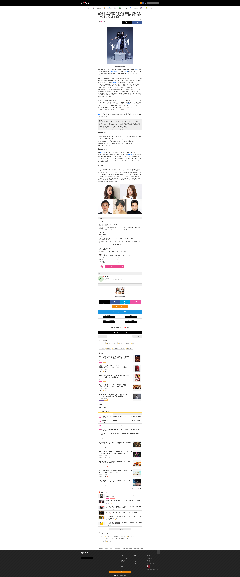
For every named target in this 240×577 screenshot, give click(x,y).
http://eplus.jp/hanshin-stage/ (113, 254)
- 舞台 (122, 557)
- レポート (135, 560)
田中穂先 (124, 346)
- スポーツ (122, 564)
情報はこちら (113, 266)
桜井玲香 (126, 71)
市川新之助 (116, 536)
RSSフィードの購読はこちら (121, 306)
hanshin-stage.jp (108, 232)
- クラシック (123, 560)
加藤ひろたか (117, 346)
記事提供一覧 (149, 557)
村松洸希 (122, 348)
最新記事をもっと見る (136, 488)
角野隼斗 (102, 541)
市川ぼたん (123, 536)
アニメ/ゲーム (110, 541)
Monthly (134, 414)
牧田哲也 (121, 343)
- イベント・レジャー (124, 558)
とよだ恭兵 (116, 348)
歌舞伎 (102, 536)
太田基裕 (127, 343)
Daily (105, 414)
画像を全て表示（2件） (120, 66)
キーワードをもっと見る (136, 544)
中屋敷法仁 (129, 104)
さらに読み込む (120, 529)
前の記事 (103, 336)
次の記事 (137, 336)
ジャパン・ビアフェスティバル (107, 538)
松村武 (115, 343)
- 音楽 (122, 555)
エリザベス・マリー (133, 346)
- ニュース (135, 557)
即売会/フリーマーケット (132, 538)
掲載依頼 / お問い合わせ (151, 558)
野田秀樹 (137, 69)
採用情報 (148, 560)
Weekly (120, 414)
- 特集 (135, 563)
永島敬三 (110, 346)
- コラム (135, 561)
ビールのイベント (131, 536)
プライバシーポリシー (151, 563)
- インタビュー (136, 558)
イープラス (100, 546)
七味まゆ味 (103, 346)
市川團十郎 (108, 536)
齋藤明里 (109, 348)
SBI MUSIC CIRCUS (120, 538)
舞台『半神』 (114, 71)
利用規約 (148, 561)
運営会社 (148, 555)
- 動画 (135, 555)
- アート (122, 563)
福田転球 (109, 343)
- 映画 (122, 566)
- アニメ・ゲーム (124, 561)
